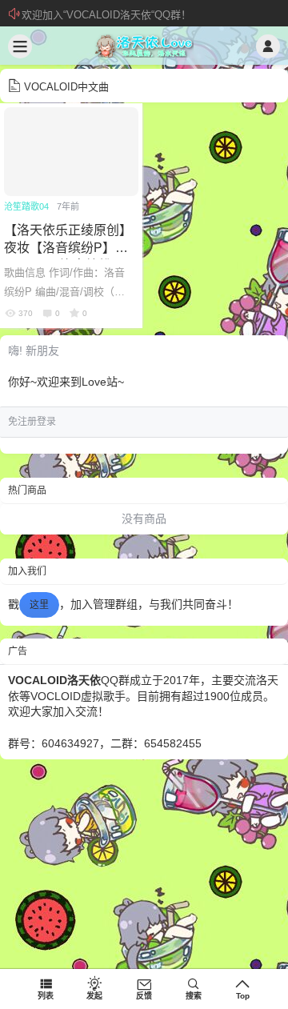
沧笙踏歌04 (26, 206)
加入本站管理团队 (63, 15)
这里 (39, 605)
